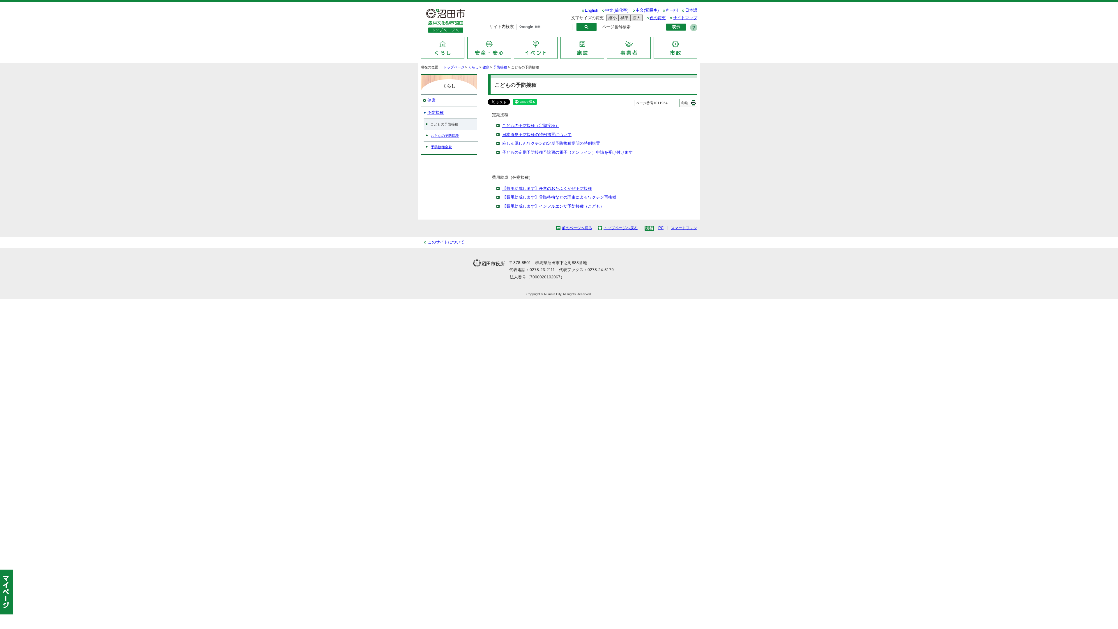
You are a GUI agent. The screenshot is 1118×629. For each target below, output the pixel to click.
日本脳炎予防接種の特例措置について (537, 134)
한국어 (672, 10)
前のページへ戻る (577, 228)
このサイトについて (446, 242)
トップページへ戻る (621, 228)
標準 (624, 17)
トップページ (453, 67)
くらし (473, 67)
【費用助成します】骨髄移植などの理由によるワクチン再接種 (559, 197)
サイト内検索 (501, 26)
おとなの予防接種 (445, 136)
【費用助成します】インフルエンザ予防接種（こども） (553, 206)
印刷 (684, 103)
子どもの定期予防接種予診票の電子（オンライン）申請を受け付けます (567, 152)
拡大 (636, 17)
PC (661, 228)
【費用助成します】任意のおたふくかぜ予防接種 (547, 188)
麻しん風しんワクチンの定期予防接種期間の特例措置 (551, 143)
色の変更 (658, 18)
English (591, 10)
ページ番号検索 (616, 27)
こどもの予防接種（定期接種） (530, 125)
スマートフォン (684, 228)
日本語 (691, 10)
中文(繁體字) (647, 10)
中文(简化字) (617, 10)
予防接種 (500, 67)
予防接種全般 (441, 147)
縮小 (612, 17)
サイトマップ (685, 18)
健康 (485, 67)
